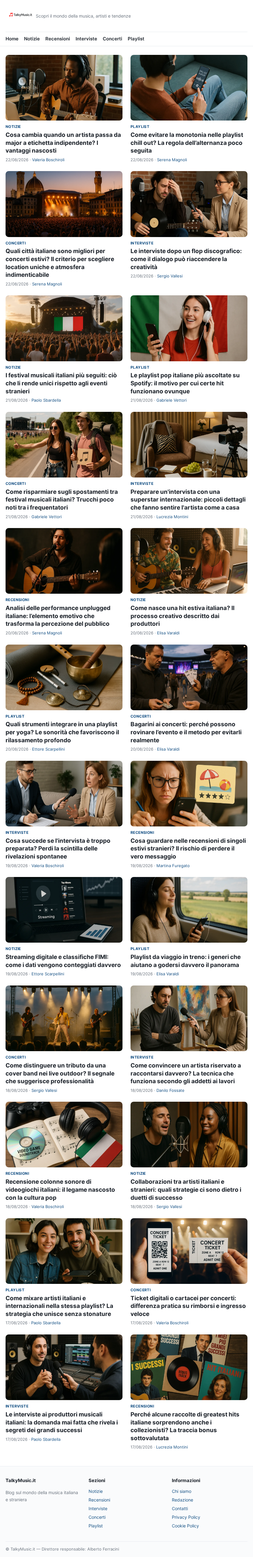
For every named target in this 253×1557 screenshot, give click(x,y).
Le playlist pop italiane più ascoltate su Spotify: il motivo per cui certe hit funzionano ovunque (185, 383)
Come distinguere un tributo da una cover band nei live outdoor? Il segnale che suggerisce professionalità (60, 1073)
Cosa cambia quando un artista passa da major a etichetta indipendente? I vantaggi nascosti (63, 142)
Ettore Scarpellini (48, 749)
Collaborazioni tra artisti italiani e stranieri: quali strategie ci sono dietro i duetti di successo (186, 1189)
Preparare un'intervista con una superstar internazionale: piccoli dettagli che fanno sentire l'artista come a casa (188, 499)
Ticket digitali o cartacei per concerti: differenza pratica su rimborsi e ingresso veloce (188, 1306)
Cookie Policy (185, 1525)
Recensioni (57, 39)
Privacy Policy (186, 1517)
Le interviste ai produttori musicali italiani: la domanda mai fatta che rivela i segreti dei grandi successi (62, 1422)
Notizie (32, 39)
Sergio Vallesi (170, 275)
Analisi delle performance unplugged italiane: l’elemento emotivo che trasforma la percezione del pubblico (58, 615)
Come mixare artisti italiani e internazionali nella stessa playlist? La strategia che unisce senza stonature (59, 1306)
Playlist (136, 39)
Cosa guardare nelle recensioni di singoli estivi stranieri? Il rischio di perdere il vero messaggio (188, 848)
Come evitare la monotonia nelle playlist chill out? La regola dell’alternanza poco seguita (187, 142)
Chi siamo (181, 1491)
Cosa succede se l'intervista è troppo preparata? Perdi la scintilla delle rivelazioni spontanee (58, 848)
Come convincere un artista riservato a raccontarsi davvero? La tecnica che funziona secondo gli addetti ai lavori (186, 1073)
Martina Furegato (173, 865)
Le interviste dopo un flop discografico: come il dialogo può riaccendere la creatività (186, 259)
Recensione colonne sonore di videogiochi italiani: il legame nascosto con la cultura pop (60, 1189)
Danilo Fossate (170, 1090)
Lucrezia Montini (172, 516)
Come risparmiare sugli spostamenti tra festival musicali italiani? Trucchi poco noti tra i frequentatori (62, 499)
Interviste (86, 39)
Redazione (182, 1499)
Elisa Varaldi (168, 632)
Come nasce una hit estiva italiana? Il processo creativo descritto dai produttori (182, 615)
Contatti (180, 1508)
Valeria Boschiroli (48, 159)
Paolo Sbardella (46, 400)
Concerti (112, 39)
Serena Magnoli (172, 159)
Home (12, 39)
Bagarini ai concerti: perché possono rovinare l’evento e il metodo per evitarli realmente (186, 732)
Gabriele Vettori (171, 400)
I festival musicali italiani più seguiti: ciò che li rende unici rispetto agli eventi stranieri (61, 383)
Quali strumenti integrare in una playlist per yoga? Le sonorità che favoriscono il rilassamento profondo (62, 732)
